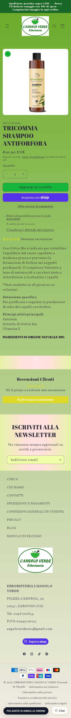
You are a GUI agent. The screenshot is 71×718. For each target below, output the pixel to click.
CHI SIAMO (15, 487)
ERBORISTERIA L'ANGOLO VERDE (35, 682)
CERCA (12, 479)
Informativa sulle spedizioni (24, 703)
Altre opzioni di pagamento (35, 206)
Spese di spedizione (33, 156)
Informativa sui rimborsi (43, 687)
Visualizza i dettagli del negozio (30, 229)
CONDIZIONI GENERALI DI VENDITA (35, 511)
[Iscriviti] (60, 459)
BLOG (11, 528)
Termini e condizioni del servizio (37, 697)
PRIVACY (14, 519)
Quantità (9, 166)
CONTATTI (15, 495)
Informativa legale (56, 703)
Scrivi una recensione (35, 399)
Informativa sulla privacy (37, 692)
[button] (7, 26)
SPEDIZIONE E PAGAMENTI (28, 503)
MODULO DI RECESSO (24, 536)
